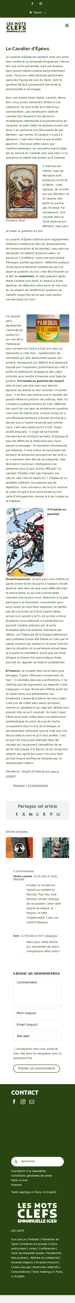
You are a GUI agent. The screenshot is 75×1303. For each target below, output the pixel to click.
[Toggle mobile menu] (67, 25)
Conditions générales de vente (31, 1176)
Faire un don (19, 1180)
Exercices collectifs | (46, 1267)
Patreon (16, 1185)
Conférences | (48, 1249)
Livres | (34, 1249)
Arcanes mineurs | (47, 1262)
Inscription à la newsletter (28, 1171)
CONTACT (24, 1093)
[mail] (31, 1101)
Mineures (19, 785)
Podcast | (34, 1239)
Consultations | (21, 1272)
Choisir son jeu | (22, 1267)
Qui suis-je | (19, 1239)
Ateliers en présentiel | (45, 1258)
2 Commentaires (38, 785)
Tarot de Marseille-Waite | (29, 1253)
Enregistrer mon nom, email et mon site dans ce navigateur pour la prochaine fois (37, 1053)
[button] (9, 848)
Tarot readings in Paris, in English (33, 1192)
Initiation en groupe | (35, 1244)
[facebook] (14, 1101)
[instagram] (23, 1101)
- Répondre (50, 936)
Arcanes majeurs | (23, 1262)
